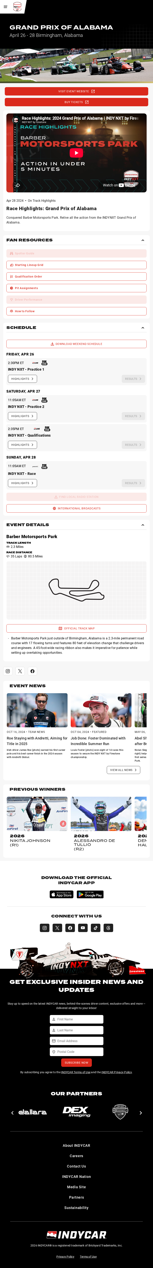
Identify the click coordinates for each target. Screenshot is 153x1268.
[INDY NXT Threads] (108, 928)
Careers (76, 1155)
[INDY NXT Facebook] (70, 928)
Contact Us (76, 1166)
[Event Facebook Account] (32, 671)
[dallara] (32, 1112)
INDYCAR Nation (76, 1176)
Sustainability (76, 1207)
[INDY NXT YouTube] (83, 928)
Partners (76, 1197)
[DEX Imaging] (76, 1112)
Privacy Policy (65, 1256)
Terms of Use (88, 1256)
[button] (76, 241)
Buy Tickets (74, 102)
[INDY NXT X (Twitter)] (57, 928)
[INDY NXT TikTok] (95, 928)
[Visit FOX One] (44, 362)
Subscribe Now (76, 1062)
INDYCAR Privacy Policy (116, 1072)
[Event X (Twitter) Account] (20, 671)
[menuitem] (76, 253)
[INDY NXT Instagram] (44, 928)
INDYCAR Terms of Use (75, 1072)
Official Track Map (79, 628)
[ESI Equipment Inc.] (120, 1112)
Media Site (76, 1186)
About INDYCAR (76, 1145)
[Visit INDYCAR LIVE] (35, 362)
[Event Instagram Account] (7, 671)
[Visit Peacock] (35, 467)
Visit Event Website (73, 91)
